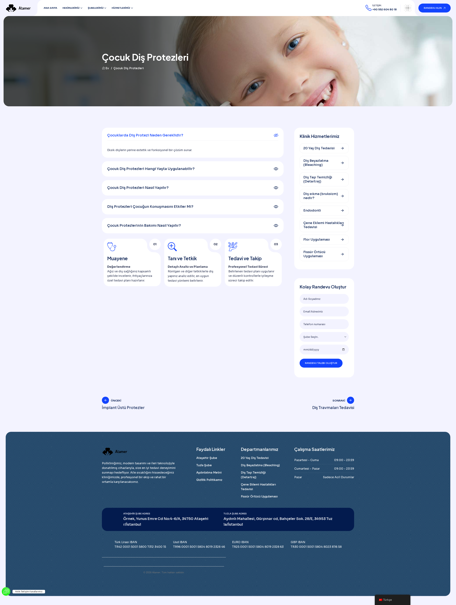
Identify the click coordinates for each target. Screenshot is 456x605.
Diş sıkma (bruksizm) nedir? (320, 196)
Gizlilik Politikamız (209, 480)
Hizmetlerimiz (121, 7)
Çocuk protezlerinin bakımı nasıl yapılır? (144, 225)
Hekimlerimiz (71, 7)
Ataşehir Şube (206, 458)
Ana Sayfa (50, 7)
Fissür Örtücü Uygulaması (314, 254)
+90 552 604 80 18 (384, 9)
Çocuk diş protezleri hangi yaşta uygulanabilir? (151, 169)
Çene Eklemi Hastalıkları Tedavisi (323, 225)
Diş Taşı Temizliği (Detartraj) (317, 179)
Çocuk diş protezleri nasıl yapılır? (138, 187)
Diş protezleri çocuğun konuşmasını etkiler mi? (150, 206)
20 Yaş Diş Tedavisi (319, 148)
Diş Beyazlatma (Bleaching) (315, 163)
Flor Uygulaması (316, 240)
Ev (107, 68)
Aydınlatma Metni (209, 472)
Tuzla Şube (204, 465)
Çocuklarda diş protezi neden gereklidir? (145, 135)
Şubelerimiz (96, 7)
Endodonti (312, 210)
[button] (192, 135)
